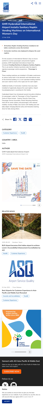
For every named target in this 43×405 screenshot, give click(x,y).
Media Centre (12, 20)
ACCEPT (7, 401)
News (20, 20)
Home (4, 20)
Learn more (27, 397)
